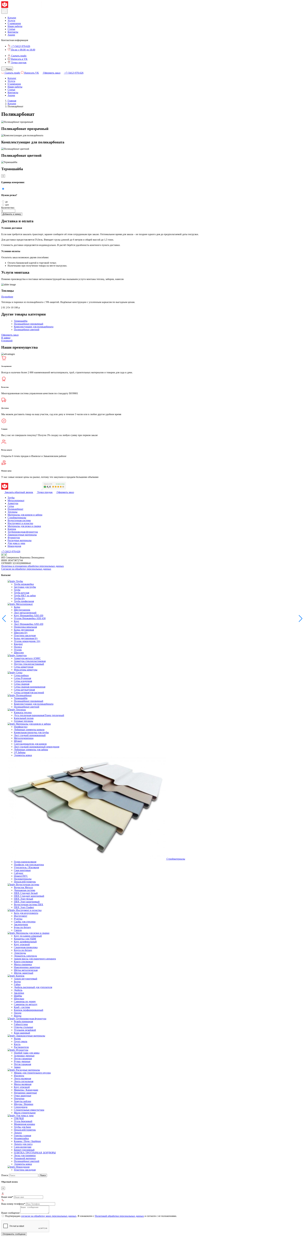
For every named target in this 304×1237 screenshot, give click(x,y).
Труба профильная (24, 601)
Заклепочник (21, 924)
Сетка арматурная (23, 666)
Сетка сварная (21, 684)
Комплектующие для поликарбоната (33, 326)
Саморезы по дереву (25, 1001)
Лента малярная (22, 1078)
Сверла (18, 930)
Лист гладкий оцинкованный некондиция (36, 746)
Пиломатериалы (23, 878)
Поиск (4, 1175)
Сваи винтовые (22, 870)
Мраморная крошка (24, 1124)
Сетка (11, 506)
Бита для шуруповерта (26, 913)
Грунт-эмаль (20, 1041)
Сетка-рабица (21, 675)
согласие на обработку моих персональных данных (48, 1216)
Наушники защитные (25, 1092)
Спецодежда (20, 1107)
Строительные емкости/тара (29, 1109)
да (6, 201)
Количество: (8, 207)
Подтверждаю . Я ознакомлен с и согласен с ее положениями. (91, 1216)
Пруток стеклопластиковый (29, 664)
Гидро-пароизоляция (25, 861)
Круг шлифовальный (25, 941)
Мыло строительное (25, 1112)
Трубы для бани (22, 1127)
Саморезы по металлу (25, 1004)
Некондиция (14, 546)
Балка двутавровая (24, 629)
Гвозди (17, 1013)
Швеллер (19, 652)
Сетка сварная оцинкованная (29, 686)
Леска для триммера (25, 1155)
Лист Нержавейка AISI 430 (28, 624)
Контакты (13, 32)
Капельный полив (24, 718)
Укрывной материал (25, 1158)
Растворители (21, 1047)
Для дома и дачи (16, 543)
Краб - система (22, 1007)
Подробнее (7, 296)
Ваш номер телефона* (13, 1203)
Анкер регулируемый (25, 978)
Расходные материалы (20, 540)
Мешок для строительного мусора (32, 1072)
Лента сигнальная (23, 1081)
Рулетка (18, 918)
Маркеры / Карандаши (26, 1090)
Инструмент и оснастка (20, 523)
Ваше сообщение (10, 1212)
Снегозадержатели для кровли (30, 743)
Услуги (11, 20)
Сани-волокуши (22, 1147)
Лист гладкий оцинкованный (30, 735)
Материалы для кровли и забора (25, 514)
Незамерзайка (21, 1138)
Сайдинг (18, 873)
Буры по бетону (22, 927)
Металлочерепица (23, 738)
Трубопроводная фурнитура (23, 531)
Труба (17, 589)
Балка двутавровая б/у (26, 638)
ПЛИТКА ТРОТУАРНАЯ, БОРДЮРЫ (35, 1152)
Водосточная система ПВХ (28, 904)
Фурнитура (14, 537)
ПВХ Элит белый (23, 898)
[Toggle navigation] (4, 11)
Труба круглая (21, 592)
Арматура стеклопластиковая (30, 661)
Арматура (13, 503)
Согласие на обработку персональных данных (26, 569)
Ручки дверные (22, 1061)
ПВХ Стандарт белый (26, 893)
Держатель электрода (25, 955)
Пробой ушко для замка (26, 1052)
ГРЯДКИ (19, 1118)
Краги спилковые (23, 961)
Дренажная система (24, 890)
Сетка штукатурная (24, 689)
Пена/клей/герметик (25, 881)
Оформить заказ (51, 72)
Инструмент (20, 916)
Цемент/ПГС (21, 876)
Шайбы (18, 995)
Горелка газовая (22, 1135)
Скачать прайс (18, 55)
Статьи (11, 29)
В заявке (7, 339)
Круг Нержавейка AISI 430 (28, 615)
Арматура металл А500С (27, 658)
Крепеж (12, 529)
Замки (17, 1067)
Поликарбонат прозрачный (28, 323)
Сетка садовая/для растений (29, 692)
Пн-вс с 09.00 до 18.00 (22, 49)
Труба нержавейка (24, 584)
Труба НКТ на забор (25, 595)
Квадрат (18, 644)
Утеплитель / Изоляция (26, 867)
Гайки (17, 984)
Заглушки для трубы (25, 587)
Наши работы (15, 26)
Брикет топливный (24, 1149)
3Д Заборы (19, 752)
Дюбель (18, 990)
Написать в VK (19, 59)
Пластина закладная (25, 635)
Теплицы (12, 512)
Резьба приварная (23, 1021)
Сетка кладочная (23, 681)
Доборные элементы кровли (29, 729)
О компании (14, 23)
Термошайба (20, 321)
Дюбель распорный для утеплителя (33, 987)
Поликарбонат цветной (26, 329)
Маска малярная (22, 1084)
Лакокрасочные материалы (22, 534)
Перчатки (19, 1098)
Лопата (18, 1132)
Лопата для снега (23, 1144)
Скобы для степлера (24, 921)
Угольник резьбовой (25, 1030)
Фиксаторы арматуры (25, 669)
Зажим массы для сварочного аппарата (35, 958)
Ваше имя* (7, 1197)
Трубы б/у (19, 598)
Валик (17, 1038)
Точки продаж (18, 62)
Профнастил (20, 726)
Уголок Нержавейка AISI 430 (30, 618)
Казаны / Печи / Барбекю (27, 1141)
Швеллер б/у (21, 632)
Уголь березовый (23, 1121)
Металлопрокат (16, 500)
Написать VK (31, 72)
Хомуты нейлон (22, 1101)
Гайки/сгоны (21, 1024)
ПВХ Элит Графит (24, 907)
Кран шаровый (22, 1032)
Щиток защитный (23, 973)
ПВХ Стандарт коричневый (29, 896)
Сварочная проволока (26, 947)
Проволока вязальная (25, 627)
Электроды (20, 953)
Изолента (19, 1075)
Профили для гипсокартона (29, 864)
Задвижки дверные (24, 1055)
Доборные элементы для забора (31, 749)
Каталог (12, 17)
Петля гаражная (22, 1064)
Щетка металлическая (26, 970)
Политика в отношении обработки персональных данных (32, 566)
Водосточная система (19, 520)
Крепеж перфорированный (28, 1010)
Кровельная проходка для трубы (31, 732)
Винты (17, 1015)
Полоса (18, 647)
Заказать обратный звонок (18, 492)
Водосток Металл (23, 887)
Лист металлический (25, 612)
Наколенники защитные (27, 967)
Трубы (11, 497)
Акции (11, 34)
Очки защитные (22, 1095)
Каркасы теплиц (23, 712)
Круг (16, 621)
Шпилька (19, 998)
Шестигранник (22, 609)
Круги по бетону (23, 950)
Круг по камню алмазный (28, 936)
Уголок (18, 649)
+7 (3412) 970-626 (20, 46)
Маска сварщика (23, 964)
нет (7, 204)
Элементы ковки (23, 755)
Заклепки (19, 993)
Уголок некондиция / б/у (27, 641)
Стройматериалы (17, 517)
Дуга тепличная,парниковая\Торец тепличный (39, 715)
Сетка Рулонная (22, 678)
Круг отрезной (22, 944)
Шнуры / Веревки (23, 1104)
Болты (17, 981)
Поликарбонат (15, 509)
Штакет (18, 741)
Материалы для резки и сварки (24, 526)
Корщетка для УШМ (25, 938)
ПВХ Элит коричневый (27, 901)
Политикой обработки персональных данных (119, 1216)
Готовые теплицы (23, 721)
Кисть (17, 1044)
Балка (17, 607)
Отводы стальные (23, 1027)
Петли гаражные (23, 1058)
